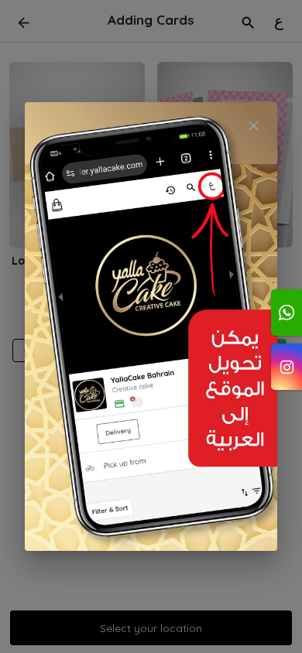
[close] (253, 125)
